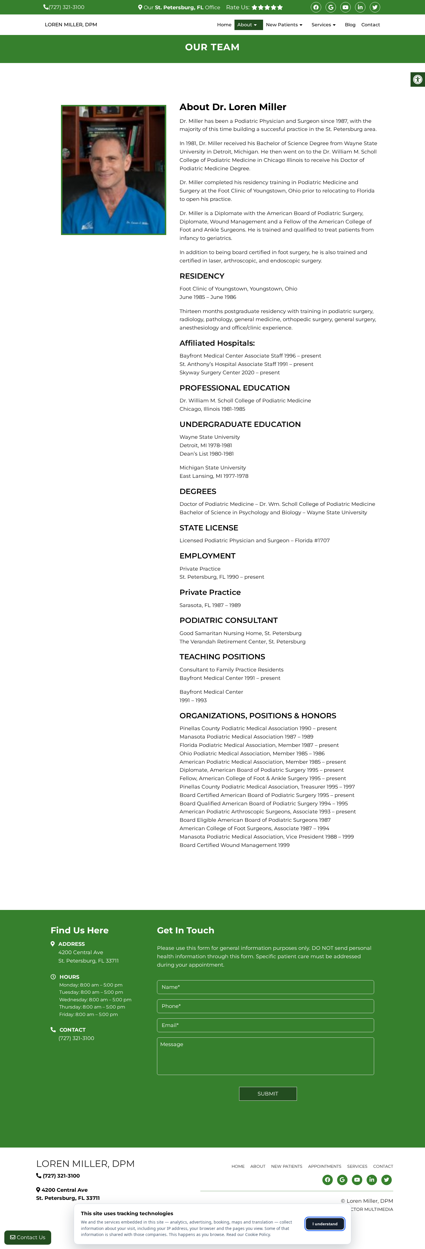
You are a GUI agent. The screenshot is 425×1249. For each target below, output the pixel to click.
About (244, 24)
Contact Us (30, 1237)
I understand (325, 1224)
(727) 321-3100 (66, 7)
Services (321, 24)
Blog (350, 24)
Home (224, 24)
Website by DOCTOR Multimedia (354, 1209)
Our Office (181, 7)
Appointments (324, 1166)
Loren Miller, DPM (71, 24)
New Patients (282, 24)
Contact (370, 24)
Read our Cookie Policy (248, 1234)
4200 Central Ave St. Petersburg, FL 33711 (88, 956)
